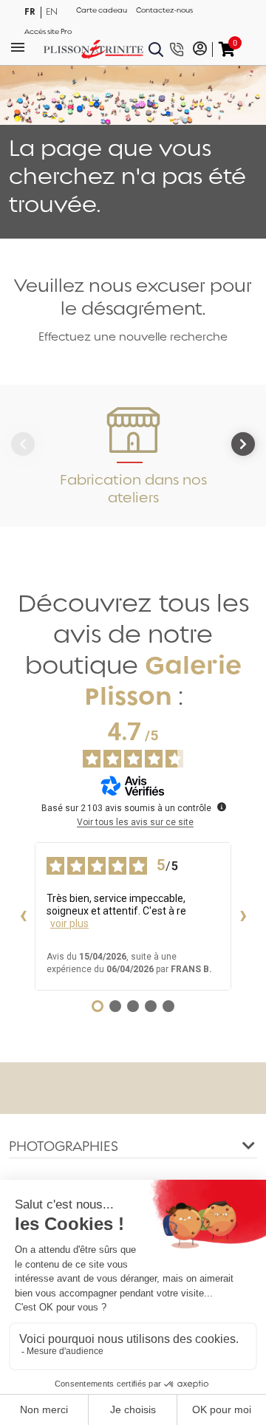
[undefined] (222, 807)
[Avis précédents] (23, 916)
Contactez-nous (164, 10)
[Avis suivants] (243, 916)
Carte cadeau (101, 10)
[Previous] (23, 444)
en (52, 11)
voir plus (69, 923)
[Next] (243, 444)
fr (29, 11)
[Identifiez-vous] (200, 49)
